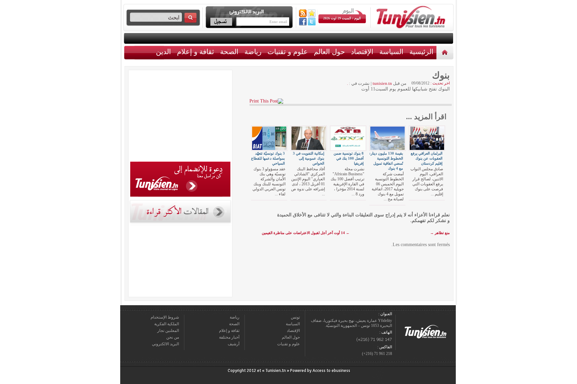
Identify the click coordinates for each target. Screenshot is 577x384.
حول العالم (329, 51)
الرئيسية (445, 52)
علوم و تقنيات (287, 51)
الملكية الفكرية (166, 324)
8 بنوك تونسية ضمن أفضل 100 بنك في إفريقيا (349, 158)
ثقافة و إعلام (195, 51)
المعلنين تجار (168, 330)
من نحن (172, 337)
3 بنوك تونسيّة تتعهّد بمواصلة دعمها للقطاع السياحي (268, 158)
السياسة (391, 51)
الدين (163, 51)
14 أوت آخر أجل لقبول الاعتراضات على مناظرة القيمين (306, 233)
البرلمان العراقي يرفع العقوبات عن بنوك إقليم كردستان (426, 158)
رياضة (252, 51)
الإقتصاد (362, 51)
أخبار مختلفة (229, 337)
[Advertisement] (180, 117)
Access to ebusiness (331, 370)
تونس (295, 317)
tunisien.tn (382, 83)
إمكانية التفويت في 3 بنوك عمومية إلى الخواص (308, 158)
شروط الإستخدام (165, 317)
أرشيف (233, 344)
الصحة (229, 51)
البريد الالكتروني (165, 344)
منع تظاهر (440, 233)
